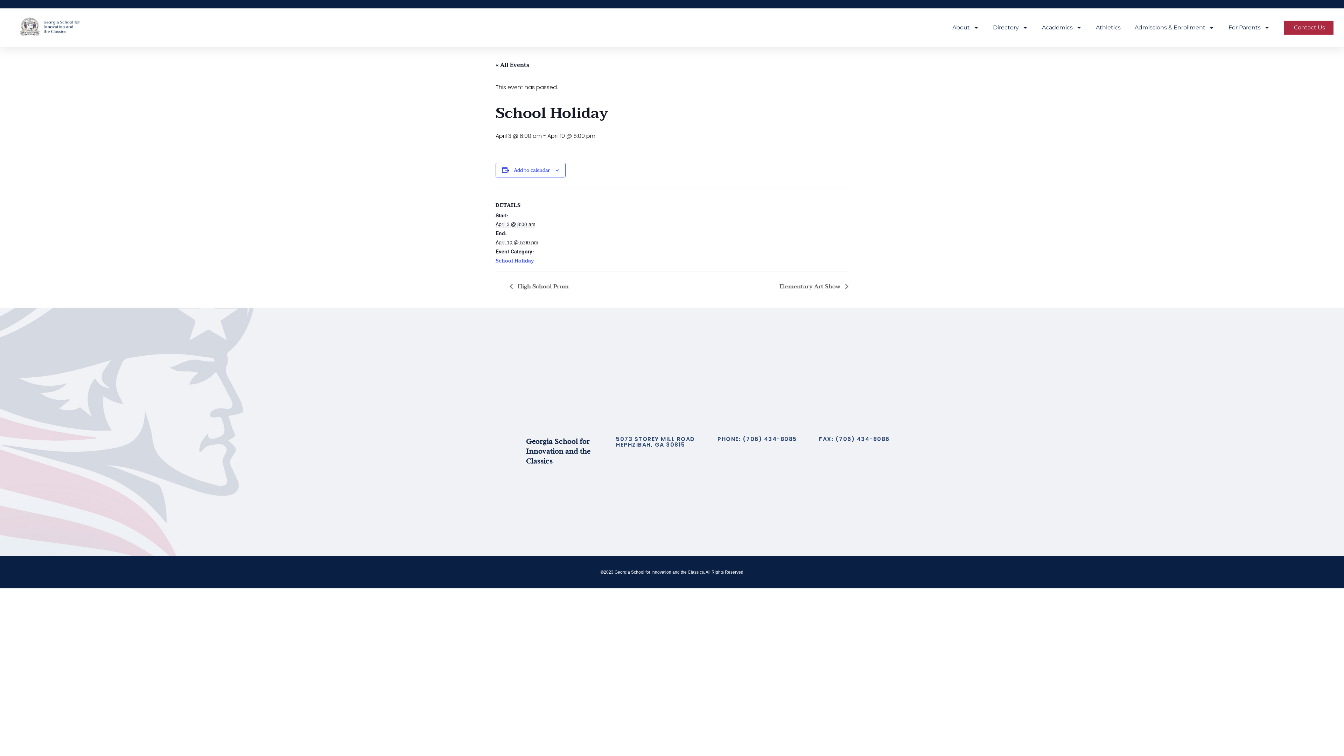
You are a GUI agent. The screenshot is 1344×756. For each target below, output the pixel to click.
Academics (1057, 27)
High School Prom (542, 287)
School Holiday (515, 261)
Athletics (1108, 27)
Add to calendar (532, 170)
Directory (1006, 27)
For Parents (1244, 27)
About (961, 27)
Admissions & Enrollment (1170, 27)
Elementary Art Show (810, 287)
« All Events (512, 65)
